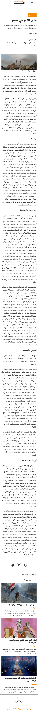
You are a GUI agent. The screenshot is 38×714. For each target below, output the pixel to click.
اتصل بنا (21, 708)
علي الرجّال (33, 39)
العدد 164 (25, 574)
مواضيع (32, 15)
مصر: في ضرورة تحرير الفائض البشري (23, 604)
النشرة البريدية (11, 708)
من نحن (29, 708)
